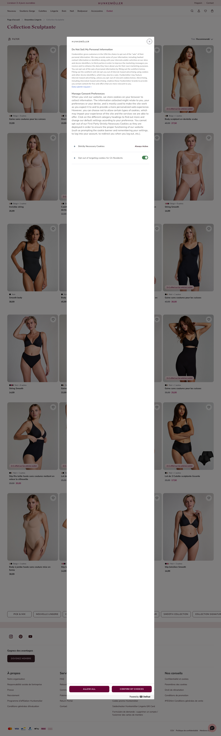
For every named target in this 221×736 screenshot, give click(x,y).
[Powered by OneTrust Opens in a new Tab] (141, 697)
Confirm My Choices (132, 689)
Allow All (89, 689)
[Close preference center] (149, 41)
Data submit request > (82, 86)
